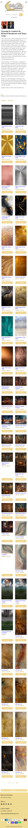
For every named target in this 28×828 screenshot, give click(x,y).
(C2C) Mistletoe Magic (20, 445)
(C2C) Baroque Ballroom (7, 513)
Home (2, 94)
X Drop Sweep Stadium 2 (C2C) (7, 601)
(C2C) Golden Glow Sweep (19, 474)
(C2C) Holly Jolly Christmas (5, 463)
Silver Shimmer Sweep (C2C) (7, 126)
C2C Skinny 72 (18, 772)
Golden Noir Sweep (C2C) (19, 217)
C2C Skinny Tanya (19, 571)
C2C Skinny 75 (5, 738)
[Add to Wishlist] (11, 106)
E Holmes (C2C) (5, 533)
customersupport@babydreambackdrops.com (10, 813)
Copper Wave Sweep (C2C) (6, 368)
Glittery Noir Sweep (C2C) (6, 308)
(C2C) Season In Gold (6, 445)
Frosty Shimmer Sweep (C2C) (20, 338)
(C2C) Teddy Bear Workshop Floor (6, 387)
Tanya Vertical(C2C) (19, 537)
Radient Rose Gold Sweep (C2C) (6, 187)
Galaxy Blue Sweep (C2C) (6, 338)
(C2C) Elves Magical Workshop (19, 407)
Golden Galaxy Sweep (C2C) (20, 247)
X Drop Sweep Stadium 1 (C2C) (20, 601)
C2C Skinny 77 (5, 704)
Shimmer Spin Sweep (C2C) (6, 157)
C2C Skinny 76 (18, 704)
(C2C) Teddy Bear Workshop (19, 387)
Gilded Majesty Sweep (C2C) (20, 308)
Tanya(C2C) (4, 554)
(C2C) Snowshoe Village (20, 425)
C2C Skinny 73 (5, 772)
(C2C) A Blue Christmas (20, 513)
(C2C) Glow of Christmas (20, 493)
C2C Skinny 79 (5, 670)
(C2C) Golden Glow (6, 495)
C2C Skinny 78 (18, 670)
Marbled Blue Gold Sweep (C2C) (6, 217)
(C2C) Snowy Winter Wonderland (6, 426)
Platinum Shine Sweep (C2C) (20, 187)
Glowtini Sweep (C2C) (20, 277)
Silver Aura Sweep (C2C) (19, 126)
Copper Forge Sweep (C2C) (20, 368)
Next (17, 783)
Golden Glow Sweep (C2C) (6, 247)
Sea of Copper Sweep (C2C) (20, 157)
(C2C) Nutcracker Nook (7, 406)
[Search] (21, 14)
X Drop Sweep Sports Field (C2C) (6, 632)
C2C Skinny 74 (18, 738)
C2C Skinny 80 (18, 636)
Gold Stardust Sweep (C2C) (6, 277)
